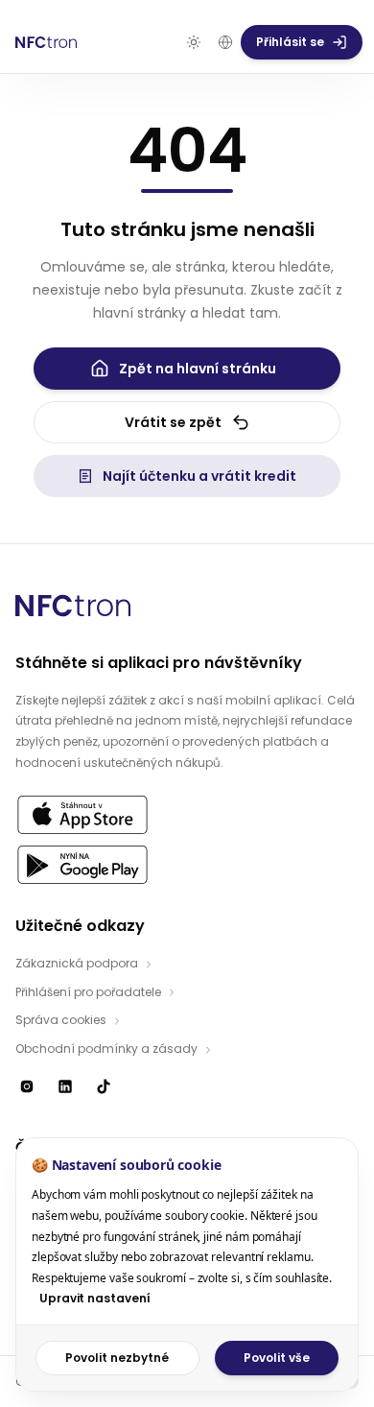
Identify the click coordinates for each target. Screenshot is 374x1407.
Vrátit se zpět (173, 422)
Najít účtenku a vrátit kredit (199, 476)
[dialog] (187, 1264)
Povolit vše (277, 1357)
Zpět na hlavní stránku (197, 368)
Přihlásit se (290, 42)
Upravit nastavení (95, 1298)
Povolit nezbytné (117, 1357)
